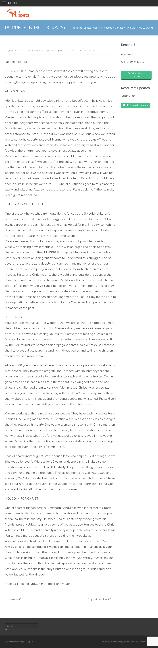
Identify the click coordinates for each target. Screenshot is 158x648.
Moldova (40, 50)
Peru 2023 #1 (127, 54)
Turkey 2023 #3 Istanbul (133, 62)
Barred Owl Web (88, 50)
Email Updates (67, 50)
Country (31, 50)
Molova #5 (14, 599)
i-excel (133, 641)
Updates (50, 50)
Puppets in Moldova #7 (100, 599)
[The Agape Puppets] (15, 12)
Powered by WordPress (111, 641)
